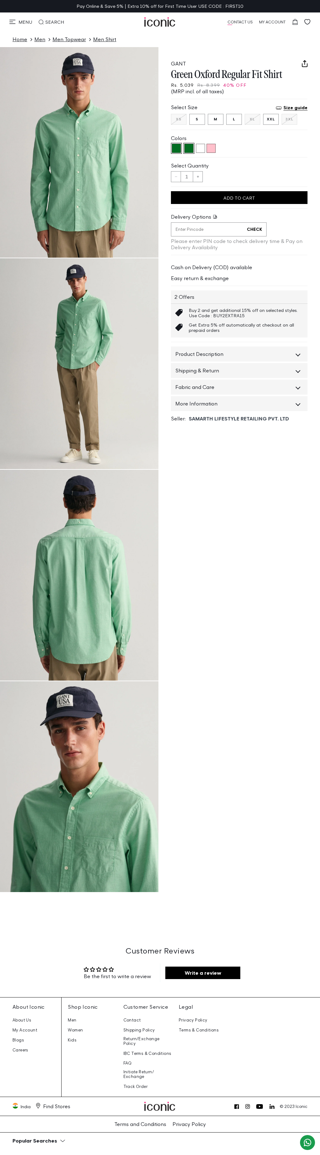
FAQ (127, 1063)
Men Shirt (104, 39)
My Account (24, 1030)
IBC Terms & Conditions (147, 1053)
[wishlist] (307, 22)
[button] (20, 22)
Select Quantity (190, 166)
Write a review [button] (203, 973)
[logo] (160, 22)
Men (39, 39)
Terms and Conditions (140, 1124)
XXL (271, 119)
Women (75, 1030)
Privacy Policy (193, 1020)
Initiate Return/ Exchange (138, 1074)
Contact (132, 1020)
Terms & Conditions (199, 1030)
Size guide (295, 107)
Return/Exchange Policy (141, 1041)
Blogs (18, 1040)
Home (19, 39)
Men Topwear (69, 39)
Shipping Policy (139, 1030)
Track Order (135, 1086)
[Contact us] (307, 1142)
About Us (21, 1020)
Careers (20, 1050)
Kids (72, 1040)
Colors (179, 138)
